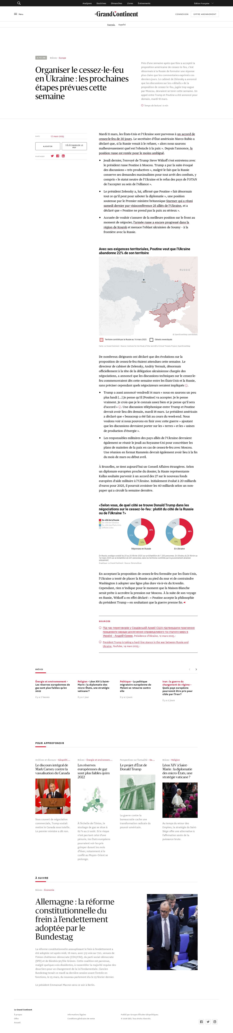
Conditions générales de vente (81, 1018)
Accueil (17, 1022)
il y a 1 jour (83, 697)
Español (122, 24)
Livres (130, 3)
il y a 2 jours (126, 697)
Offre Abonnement (205, 14)
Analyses (87, 3)
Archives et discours (45, 759)
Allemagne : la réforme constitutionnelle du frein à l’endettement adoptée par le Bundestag (74, 919)
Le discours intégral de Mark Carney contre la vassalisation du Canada (52, 769)
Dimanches (116, 3)
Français (111, 24)
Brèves (53, 57)
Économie (49, 890)
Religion (175, 759)
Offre (16, 1018)
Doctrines (101, 3)
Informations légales (77, 1014)
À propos (18, 1014)
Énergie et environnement (100, 759)
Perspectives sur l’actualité (133, 759)
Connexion (182, 14)
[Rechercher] (34, 3)
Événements (144, 3)
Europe (62, 57)
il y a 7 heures (42, 697)
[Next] (196, 669)
